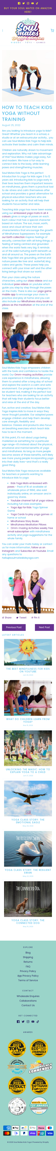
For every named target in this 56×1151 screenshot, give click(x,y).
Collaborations (28, 1000)
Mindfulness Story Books (25, 521)
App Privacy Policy (28, 975)
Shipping (28, 957)
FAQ (28, 966)
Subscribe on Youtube (33, 551)
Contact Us (28, 1005)
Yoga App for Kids (21, 507)
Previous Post (14, 627)
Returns (28, 961)
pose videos (21, 284)
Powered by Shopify (41, 1142)
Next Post (44, 627)
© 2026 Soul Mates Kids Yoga (19, 1142)
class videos (35, 280)
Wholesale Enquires (28, 996)
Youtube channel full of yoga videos (32, 500)
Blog (28, 952)
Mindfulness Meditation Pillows (28, 524)
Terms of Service (28, 980)
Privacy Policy (28, 971)
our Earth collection (13, 237)
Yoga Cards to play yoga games (30, 514)
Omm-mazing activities (28, 374)
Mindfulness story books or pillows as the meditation (27, 303)
